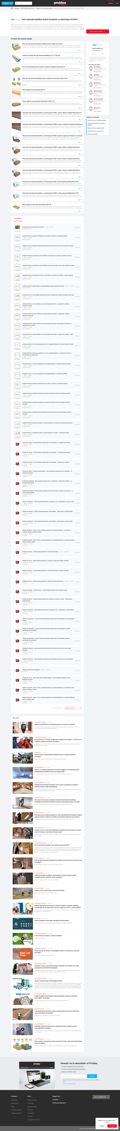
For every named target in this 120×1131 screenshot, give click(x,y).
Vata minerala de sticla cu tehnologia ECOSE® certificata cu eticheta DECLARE (47, 954)
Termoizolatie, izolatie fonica (28, 8)
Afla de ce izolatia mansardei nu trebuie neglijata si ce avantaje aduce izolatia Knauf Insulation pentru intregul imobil (47, 773)
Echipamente (14, 1103)
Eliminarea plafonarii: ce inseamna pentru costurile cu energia (47, 728)
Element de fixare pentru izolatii (98, 128)
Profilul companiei (97, 49)
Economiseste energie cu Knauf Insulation (47, 939)
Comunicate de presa (34, 1120)
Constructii (16, 8)
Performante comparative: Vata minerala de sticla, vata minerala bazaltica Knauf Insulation (47, 1045)
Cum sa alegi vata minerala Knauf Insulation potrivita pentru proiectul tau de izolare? (47, 864)
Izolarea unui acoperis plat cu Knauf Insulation (47, 894)
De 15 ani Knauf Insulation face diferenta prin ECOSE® (47, 849)
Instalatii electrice (16, 1110)
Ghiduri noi (31, 1103)
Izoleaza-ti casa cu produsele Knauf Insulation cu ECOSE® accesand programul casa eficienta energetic (47, 969)
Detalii (102, 1126)
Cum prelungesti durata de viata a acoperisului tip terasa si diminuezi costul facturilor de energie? (47, 1015)
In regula (112, 1126)
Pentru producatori (59, 1103)
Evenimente (31, 1113)
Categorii (5, 3)
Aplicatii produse (32, 1106)
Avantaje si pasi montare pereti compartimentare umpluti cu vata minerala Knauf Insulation (47, 1030)
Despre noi (56, 1096)
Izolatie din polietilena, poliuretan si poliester (98, 124)
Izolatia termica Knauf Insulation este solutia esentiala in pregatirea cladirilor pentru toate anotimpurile (47, 788)
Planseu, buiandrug (98, 134)
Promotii (30, 1116)
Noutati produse (32, 1100)
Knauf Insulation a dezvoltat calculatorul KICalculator (47, 924)
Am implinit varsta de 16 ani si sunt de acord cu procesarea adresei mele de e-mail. (81, 1080)
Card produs (47, 47)
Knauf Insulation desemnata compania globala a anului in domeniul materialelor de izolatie (47, 1000)
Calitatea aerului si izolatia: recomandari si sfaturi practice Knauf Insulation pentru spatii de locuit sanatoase (47, 879)
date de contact (97, 71)
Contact (55, 1099)
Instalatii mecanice (16, 1113)
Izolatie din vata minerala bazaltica (44, 8)
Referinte (30, 1110)
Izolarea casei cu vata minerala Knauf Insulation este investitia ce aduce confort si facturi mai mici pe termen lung (47, 834)
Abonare (92, 1076)
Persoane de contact (96, 31)
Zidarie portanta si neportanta (98, 131)
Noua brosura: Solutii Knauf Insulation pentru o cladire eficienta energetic (47, 758)
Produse (14, 1096)
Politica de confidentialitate (69, 1083)
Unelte (13, 1106)
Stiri (29, 1096)
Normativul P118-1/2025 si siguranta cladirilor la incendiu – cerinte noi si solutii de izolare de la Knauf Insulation (47, 743)
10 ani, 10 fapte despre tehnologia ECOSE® (47, 985)
